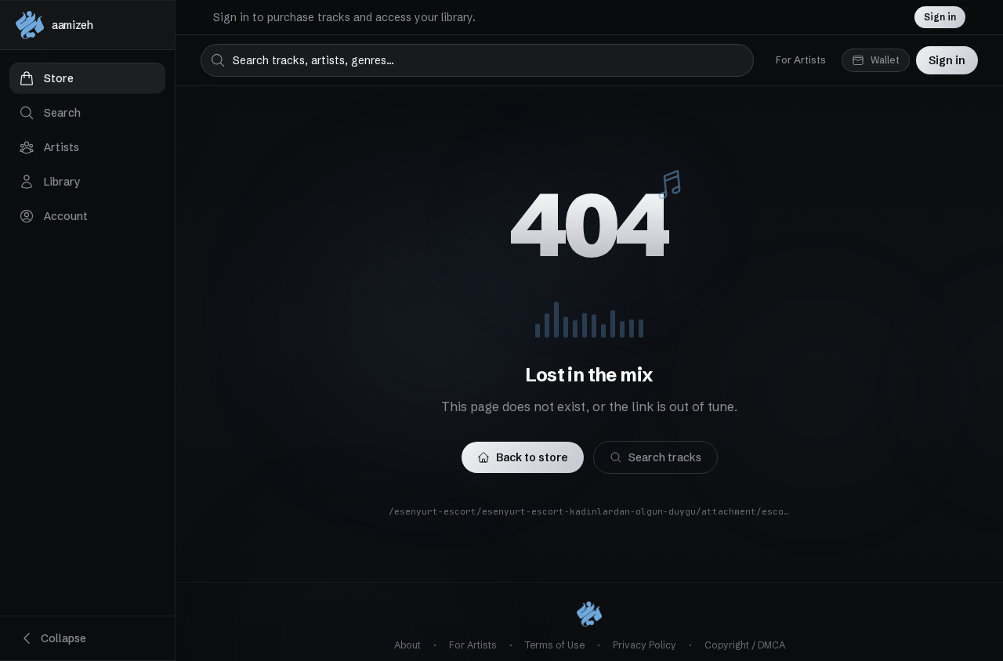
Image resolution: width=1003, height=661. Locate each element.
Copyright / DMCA (744, 645)
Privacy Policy (644, 645)
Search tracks (664, 457)
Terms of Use (555, 645)
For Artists (801, 60)
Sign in (940, 17)
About (407, 645)
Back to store (532, 457)
